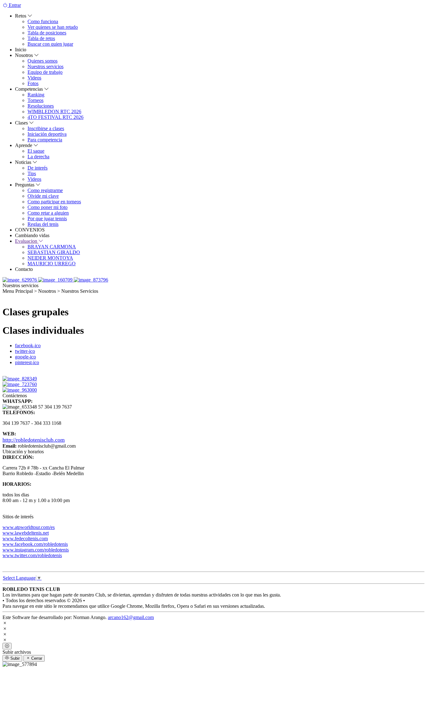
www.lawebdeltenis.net (26, 533)
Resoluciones (41, 106)
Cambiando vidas (32, 235)
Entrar (14, 5)
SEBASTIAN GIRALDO (54, 252)
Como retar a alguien (48, 213)
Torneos (35, 100)
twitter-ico (25, 351)
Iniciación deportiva (47, 134)
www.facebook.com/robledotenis (35, 544)
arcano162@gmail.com (131, 617)
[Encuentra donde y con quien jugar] (56, 279)
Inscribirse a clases (46, 128)
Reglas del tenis (43, 224)
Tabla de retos (41, 38)
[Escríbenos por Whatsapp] (20, 279)
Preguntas (25, 184)
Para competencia (45, 139)
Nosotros (24, 55)
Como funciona (43, 21)
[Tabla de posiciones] (91, 279)
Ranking (36, 94)
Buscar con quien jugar (50, 44)
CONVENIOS (30, 229)
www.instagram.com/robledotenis (36, 549)
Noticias (24, 162)
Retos (21, 15)
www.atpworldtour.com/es (29, 527)
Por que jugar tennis (47, 218)
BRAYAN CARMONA (52, 246)
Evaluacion (26, 241)
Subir (14, 658)
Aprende (24, 145)
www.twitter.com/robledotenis (32, 555)
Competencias (29, 89)
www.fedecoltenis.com (25, 538)
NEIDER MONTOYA (50, 258)
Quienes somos (43, 60)
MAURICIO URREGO (52, 263)
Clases (22, 122)
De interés (38, 167)
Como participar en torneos (54, 201)
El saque (36, 151)
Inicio (20, 49)
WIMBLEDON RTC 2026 (54, 111)
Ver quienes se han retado (53, 27)
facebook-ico (28, 345)
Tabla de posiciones (47, 32)
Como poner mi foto (48, 207)
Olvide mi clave (43, 196)
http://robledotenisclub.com (34, 440)
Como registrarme (45, 190)
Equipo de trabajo (45, 72)
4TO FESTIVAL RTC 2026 (55, 117)
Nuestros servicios (45, 66)
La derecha (38, 156)
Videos (34, 77)
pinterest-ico (27, 362)
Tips (32, 173)
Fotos (33, 83)
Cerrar (36, 658)
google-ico (25, 356)
